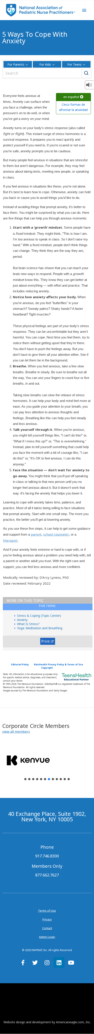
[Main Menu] (84, 10)
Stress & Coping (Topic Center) (39, 615)
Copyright (47, 667)
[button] (16, 731)
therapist (10, 540)
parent (36, 534)
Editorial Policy (20, 664)
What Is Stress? (28, 624)
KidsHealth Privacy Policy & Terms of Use (58, 664)
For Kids (45, 64)
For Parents (15, 64)
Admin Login (47, 937)
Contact (47, 928)
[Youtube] (71, 962)
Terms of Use (47, 911)
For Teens (74, 64)
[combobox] (46, 73)
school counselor (56, 534)
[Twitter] (35, 962)
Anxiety (22, 620)
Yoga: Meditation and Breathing (39, 628)
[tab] (47, 607)
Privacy (47, 919)
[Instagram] (47, 962)
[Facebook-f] (22, 962)
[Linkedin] (59, 962)
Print (45, 641)
